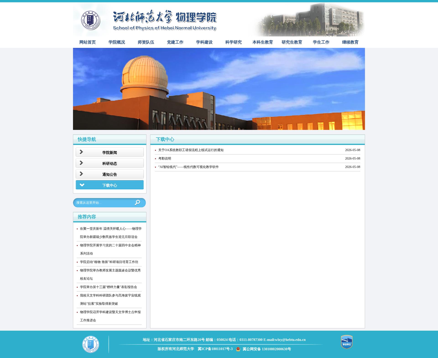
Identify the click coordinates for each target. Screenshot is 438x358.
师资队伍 (146, 42)
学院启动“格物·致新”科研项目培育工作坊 (109, 262)
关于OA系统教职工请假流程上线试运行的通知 (191, 150)
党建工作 (175, 42)
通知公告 (109, 174)
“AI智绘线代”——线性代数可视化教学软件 (188, 167)
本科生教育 (263, 42)
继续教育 (350, 42)
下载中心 (109, 185)
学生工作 (321, 42)
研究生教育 (292, 42)
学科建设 (204, 42)
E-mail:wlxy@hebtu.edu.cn (284, 340)
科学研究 (233, 42)
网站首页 (87, 42)
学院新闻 (109, 153)
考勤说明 (164, 158)
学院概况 (117, 42)
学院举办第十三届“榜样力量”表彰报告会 (108, 287)
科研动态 (109, 163)
